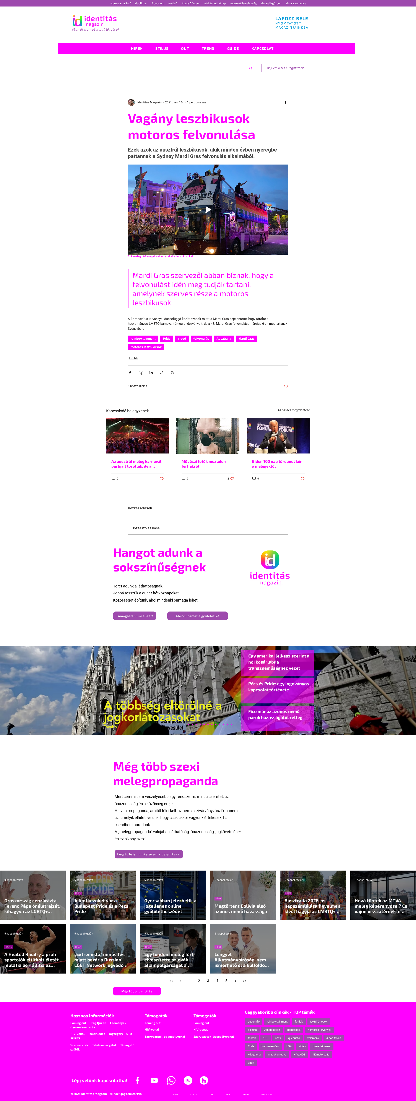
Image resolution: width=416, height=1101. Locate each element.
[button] (251, 68)
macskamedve (277, 1054)
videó (182, 338)
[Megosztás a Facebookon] (130, 373)
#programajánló (121, 3)
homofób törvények (320, 1029)
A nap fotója (333, 1038)
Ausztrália (223, 338)
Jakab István (272, 1029)
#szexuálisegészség (243, 3)
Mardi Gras (247, 338)
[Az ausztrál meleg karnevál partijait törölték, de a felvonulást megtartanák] (137, 435)
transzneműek (270, 1046)
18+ (265, 1038)
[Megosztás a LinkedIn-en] (151, 373)
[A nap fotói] (208, 724)
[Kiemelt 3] (212, 724)
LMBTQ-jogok (318, 1021)
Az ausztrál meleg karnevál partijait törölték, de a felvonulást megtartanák (136, 463)
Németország (321, 1054)
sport (251, 1062)
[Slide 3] (215, 724)
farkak (252, 1038)
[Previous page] (181, 981)
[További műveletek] (285, 102)
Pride (167, 338)
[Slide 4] (223, 724)
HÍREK (78, 893)
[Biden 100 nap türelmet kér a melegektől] (278, 435)
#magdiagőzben (271, 3)
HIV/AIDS (300, 1054)
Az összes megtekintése (294, 410)
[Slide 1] (184, 724)
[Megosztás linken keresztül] (162, 373)
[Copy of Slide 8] (231, 724)
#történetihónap (215, 3)
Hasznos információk (92, 1015)
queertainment (322, 1046)
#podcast (158, 3)
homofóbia (294, 1029)
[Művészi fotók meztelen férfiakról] (207, 436)
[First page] (172, 981)
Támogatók (156, 1015)
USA (289, 1046)
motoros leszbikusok (146, 347)
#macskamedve (296, 3)
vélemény (313, 1038)
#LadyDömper (191, 3)
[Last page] (244, 981)
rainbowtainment (143, 338)
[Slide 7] (188, 724)
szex (278, 1038)
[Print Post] (172, 373)
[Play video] (208, 210)
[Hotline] (192, 724)
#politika (141, 3)
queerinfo (254, 1021)
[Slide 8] (204, 724)
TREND (133, 358)
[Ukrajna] (196, 724)
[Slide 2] (219, 724)
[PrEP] (200, 724)
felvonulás (201, 338)
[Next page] (235, 981)
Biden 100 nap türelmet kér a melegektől (277, 463)
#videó (173, 3)
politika (252, 1029)
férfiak (299, 1021)
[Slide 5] (227, 724)
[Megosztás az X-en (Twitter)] (140, 373)
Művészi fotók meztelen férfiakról (204, 463)
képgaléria (254, 1054)
